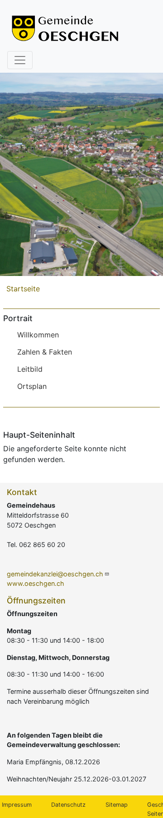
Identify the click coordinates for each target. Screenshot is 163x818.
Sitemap (116, 804)
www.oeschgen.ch (35, 583)
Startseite (23, 288)
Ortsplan (32, 386)
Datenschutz (68, 804)
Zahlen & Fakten (44, 351)
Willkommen (38, 334)
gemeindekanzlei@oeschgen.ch (55, 574)
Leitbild (30, 369)
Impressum (17, 804)
